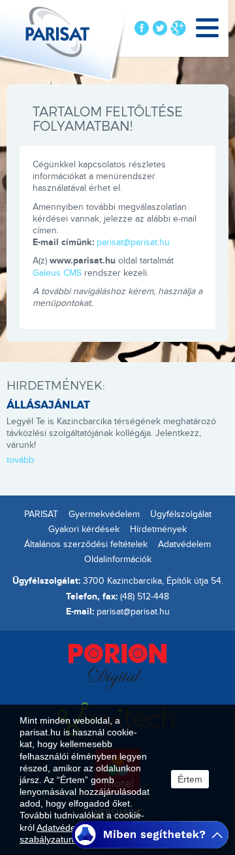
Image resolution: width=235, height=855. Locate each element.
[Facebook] (141, 28)
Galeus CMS (57, 273)
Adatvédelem (184, 544)
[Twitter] (160, 28)
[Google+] (178, 28)
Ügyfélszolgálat (181, 514)
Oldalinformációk (117, 559)
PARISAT (41, 514)
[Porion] (117, 665)
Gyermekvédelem (104, 514)
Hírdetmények (158, 529)
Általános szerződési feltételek (86, 544)
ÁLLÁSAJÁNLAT (48, 404)
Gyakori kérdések (83, 529)
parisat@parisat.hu (133, 242)
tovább (20, 460)
